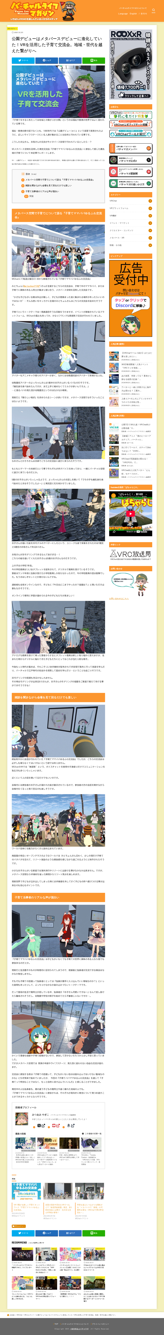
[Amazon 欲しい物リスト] (70, 1126)
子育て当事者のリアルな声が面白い (40, 191)
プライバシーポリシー (100, 1324)
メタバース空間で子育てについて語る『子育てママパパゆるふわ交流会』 (58, 180)
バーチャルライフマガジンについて (133, 8)
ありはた (130, 465)
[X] (41, 1126)
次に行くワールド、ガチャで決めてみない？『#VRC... (136, 449)
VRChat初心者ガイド (28, 1150)
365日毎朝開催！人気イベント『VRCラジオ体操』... (134, 366)
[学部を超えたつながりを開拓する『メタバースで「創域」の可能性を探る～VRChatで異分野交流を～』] (89, 1191)
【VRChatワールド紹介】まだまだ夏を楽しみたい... (136, 355)
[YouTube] (56, 1126)
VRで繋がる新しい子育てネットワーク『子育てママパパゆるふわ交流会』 (27, 1207)
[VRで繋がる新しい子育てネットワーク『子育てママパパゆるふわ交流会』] (26, 1191)
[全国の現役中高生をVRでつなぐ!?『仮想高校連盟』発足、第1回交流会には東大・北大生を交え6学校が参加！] (58, 1191)
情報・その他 (115, 245)
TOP (56, 1324)
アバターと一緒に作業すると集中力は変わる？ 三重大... (136, 389)
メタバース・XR (117, 238)
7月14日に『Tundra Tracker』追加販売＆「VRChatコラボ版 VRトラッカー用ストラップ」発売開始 (90, 1159)
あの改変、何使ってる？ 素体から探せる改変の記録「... (136, 377)
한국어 (144, 13)
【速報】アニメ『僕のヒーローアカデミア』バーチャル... (136, 438)
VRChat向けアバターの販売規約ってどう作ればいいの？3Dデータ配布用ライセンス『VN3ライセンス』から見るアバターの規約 (47, 1159)
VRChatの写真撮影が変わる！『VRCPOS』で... (134, 460)
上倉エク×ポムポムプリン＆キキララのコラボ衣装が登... (136, 400)
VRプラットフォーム (119, 208)
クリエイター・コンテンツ (121, 230)
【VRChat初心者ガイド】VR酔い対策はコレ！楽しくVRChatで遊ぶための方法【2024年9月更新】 (25, 1158)
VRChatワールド (74, 1150)
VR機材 (113, 216)
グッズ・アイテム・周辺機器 (92, 1150)
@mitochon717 (30, 286)
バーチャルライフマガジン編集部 (139, 431)
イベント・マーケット (119, 223)
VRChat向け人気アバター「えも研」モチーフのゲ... (135, 472)
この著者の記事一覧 (92, 1134)
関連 (29, 196)
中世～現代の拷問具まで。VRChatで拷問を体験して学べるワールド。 (69, 1157)
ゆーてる (130, 443)
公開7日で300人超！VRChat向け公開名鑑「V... (135, 426)
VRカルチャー (12, 28)
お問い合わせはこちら (119, 599)
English (133, 13)
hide (34, 174)
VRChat (113, 201)
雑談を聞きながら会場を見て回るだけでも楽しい (47, 185)
